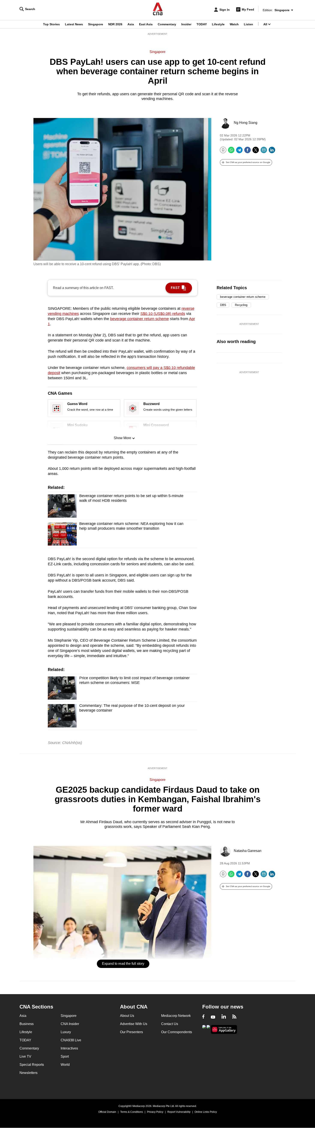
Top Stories (51, 24)
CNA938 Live (71, 1040)
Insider (186, 24)
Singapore (95, 24)
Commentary (167, 24)
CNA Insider (70, 1024)
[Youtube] (213, 1017)
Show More (122, 438)
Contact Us (169, 1024)
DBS (223, 305)
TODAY (201, 24)
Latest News (74, 24)
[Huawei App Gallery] (224, 1029)
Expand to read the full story (123, 963)
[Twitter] (255, 151)
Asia (131, 24)
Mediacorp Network (176, 1016)
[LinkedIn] (272, 151)
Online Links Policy (206, 1111)
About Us (127, 1016)
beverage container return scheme (139, 319)
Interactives (69, 1048)
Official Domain (107, 1111)
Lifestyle (218, 24)
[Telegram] (239, 151)
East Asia (146, 24)
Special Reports (32, 1064)
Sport (65, 1056)
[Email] (264, 151)
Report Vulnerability (178, 1111)
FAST (175, 288)
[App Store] (208, 1029)
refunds (162, 313)
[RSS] (234, 1017)
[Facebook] (247, 151)
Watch (234, 24)
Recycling (241, 305)
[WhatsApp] (231, 151)
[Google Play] (204, 1029)
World (65, 1064)
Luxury (66, 1032)
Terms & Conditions (131, 1111)
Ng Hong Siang (245, 122)
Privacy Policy (155, 1111)
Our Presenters (131, 1032)
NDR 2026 (115, 24)
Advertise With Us (133, 1024)
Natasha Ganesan (247, 851)
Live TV (25, 1056)
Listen (248, 24)
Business (27, 1024)
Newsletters (29, 1073)
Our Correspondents (176, 1032)
